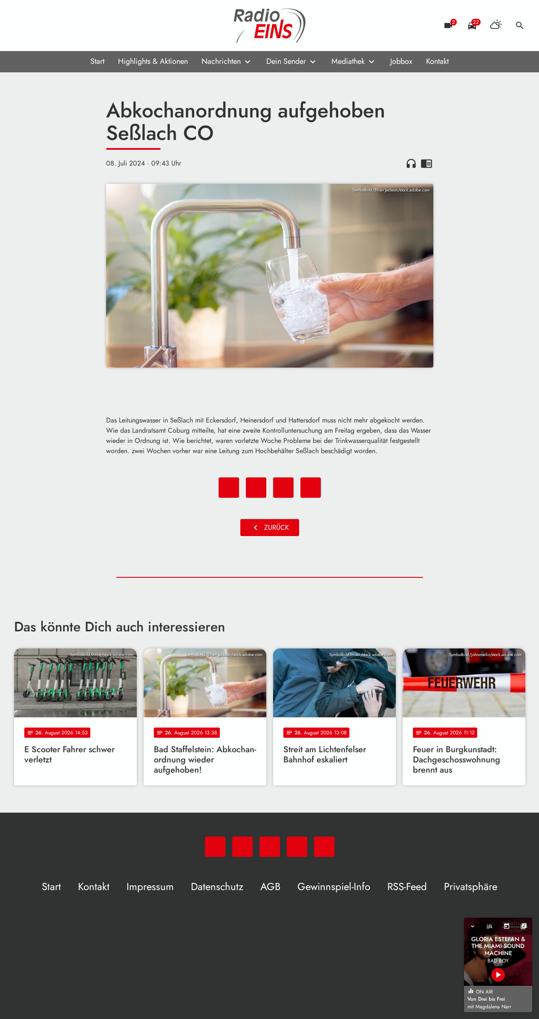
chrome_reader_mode (426, 163)
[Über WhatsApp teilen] (283, 487)
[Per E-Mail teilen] (310, 487)
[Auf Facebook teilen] (229, 487)
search (520, 25)
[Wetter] (496, 25)
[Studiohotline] (90, 25)
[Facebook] (39, 25)
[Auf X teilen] (256, 487)
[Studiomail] (73, 25)
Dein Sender (286, 61)
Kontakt (437, 61)
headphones (411, 163)
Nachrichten (221, 61)
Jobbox (401, 61)
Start (97, 61)
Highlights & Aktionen (153, 61)
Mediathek (348, 61)
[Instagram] (56, 25)
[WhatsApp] (22, 25)
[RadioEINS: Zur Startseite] (269, 26)
